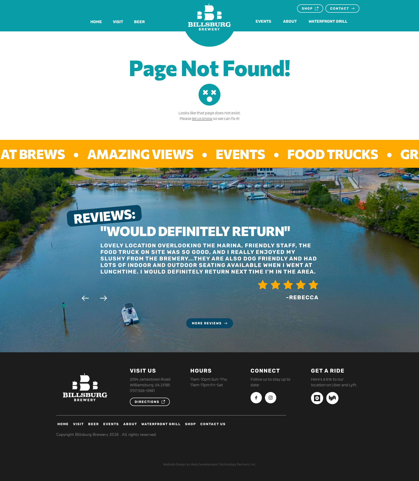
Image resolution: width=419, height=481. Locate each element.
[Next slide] (103, 298)
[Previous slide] (85, 298)
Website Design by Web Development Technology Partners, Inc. (209, 464)
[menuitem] (96, 22)
